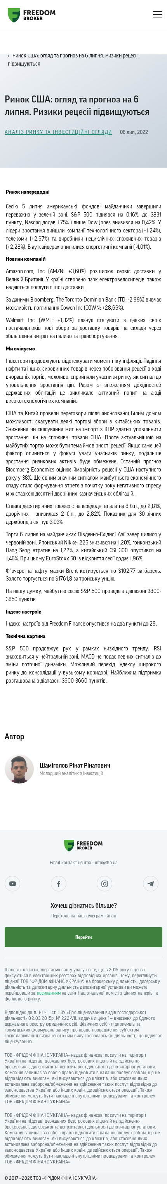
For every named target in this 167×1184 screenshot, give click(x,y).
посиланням (49, 993)
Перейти (83, 937)
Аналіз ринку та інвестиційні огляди (58, 132)
